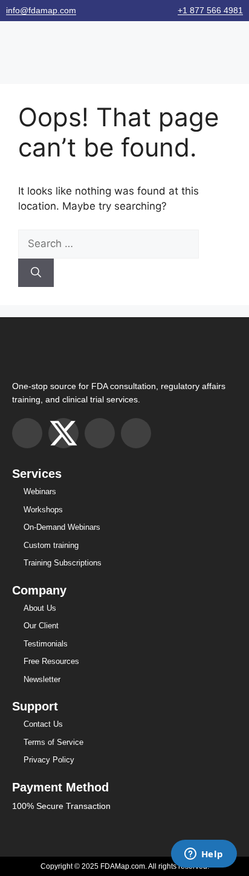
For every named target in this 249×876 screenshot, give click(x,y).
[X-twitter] (63, 433)
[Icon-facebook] (100, 433)
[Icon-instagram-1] (27, 433)
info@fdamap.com (41, 10)
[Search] (36, 273)
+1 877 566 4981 (210, 10)
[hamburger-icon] (13, 46)
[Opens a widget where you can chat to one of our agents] (203, 855)
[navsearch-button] (238, 46)
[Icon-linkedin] (136, 433)
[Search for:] (108, 243)
